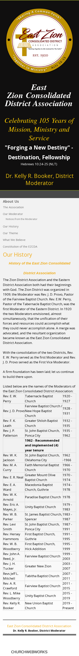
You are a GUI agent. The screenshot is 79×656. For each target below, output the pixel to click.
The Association (13, 207)
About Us (11, 201)
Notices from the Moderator (21, 219)
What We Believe (14, 240)
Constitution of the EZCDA (20, 246)
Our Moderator (13, 214)
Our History (11, 226)
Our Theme (10, 233)
